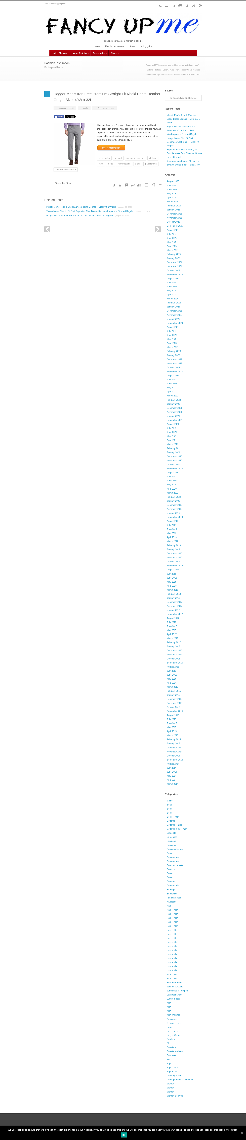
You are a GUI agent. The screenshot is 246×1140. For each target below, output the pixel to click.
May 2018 (171, 582)
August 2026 (173, 181)
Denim (170, 873)
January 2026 (173, 209)
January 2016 (173, 695)
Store (132, 46)
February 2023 (174, 351)
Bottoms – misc (174, 825)
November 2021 (174, 412)
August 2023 (173, 327)
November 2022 (174, 363)
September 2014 (175, 759)
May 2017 (171, 630)
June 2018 (172, 578)
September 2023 (175, 323)
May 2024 (171, 290)
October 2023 (173, 319)
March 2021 (172, 444)
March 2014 (172, 784)
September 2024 (175, 274)
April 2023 (172, 343)
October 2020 (173, 464)
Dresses (171, 881)
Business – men (175, 849)
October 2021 (173, 416)
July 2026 (171, 185)
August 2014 (173, 764)
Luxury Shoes (173, 999)
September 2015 (175, 711)
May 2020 (171, 484)
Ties (169, 1059)
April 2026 (172, 197)
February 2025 (174, 254)
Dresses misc (173, 885)
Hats (169, 906)
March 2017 (172, 638)
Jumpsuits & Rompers (177, 990)
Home (97, 46)
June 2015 (172, 723)
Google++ (151, 183)
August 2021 (173, 424)
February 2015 (174, 739)
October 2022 (173, 367)
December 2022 (174, 359)
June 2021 (172, 432)
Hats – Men (172, 910)
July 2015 (171, 719)
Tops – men (172, 1067)
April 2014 (172, 780)
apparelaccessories (135, 158)
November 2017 (174, 606)
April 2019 (172, 537)
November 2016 (174, 654)
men (101, 164)
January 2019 (173, 549)
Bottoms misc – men (177, 829)
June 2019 (172, 529)
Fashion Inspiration (114, 46)
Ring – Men (172, 1031)
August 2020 (173, 472)
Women (170, 1083)
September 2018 (175, 565)
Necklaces (172, 1019)
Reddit (131, 183)
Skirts (170, 1043)
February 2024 (174, 302)
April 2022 (172, 391)
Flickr (164, 4)
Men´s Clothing (80, 53)
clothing (152, 158)
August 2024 (173, 278)
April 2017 (172, 634)
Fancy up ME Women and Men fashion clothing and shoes (169, 65)
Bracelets (171, 833)
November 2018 (174, 557)
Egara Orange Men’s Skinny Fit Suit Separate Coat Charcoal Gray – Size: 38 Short (184, 153)
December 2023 (174, 311)
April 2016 (172, 683)
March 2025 (172, 250)
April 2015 (172, 731)
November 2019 (174, 509)
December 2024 (174, 262)
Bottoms (158, 70)
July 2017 (171, 622)
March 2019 (172, 541)
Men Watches (173, 1015)
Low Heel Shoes (175, 994)
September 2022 (175, 371)
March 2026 (172, 201)
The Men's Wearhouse (65, 169)
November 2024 (174, 266)
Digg (138, 183)
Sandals (171, 1039)
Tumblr (185, 4)
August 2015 (173, 715)
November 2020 (174, 460)
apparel (118, 158)
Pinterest (191, 4)
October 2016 (173, 658)
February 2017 (174, 642)
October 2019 (173, 513)
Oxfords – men (174, 1023)
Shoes (114, 53)
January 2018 (173, 598)
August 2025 (173, 230)
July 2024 (171, 282)
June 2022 (172, 383)
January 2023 (173, 355)
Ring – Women (174, 1035)
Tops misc (172, 1071)
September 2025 (175, 226)
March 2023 (172, 347)
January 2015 (173, 743)
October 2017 (173, 610)
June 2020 (172, 480)
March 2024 (172, 298)
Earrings (171, 889)
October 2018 (173, 561)
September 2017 (175, 614)
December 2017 (174, 602)
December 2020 (174, 456)
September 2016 (175, 662)
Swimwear (172, 1055)
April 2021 (172, 440)
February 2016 (174, 691)
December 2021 (174, 408)
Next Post (158, 229)
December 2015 (174, 699)
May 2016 (171, 679)
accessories (104, 158)
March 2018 (172, 590)
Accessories (99, 53)
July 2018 (171, 574)
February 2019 (174, 545)
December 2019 (174, 505)
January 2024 (173, 306)
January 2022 (173, 404)
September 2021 (175, 420)
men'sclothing (124, 164)
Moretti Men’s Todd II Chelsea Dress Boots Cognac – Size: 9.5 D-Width (89, 207)
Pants (170, 1027)
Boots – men (173, 817)
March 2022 (172, 395)
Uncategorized (174, 1075)
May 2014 (171, 776)
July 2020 (171, 476)
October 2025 (173, 222)
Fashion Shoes (174, 897)
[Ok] (241, 1132)
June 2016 (172, 675)
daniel (85, 108)
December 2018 (174, 553)
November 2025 (174, 218)
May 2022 (171, 387)
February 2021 (174, 448)
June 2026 (172, 189)
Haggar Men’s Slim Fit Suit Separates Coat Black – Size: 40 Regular (88, 215)
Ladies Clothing (59, 53)
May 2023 (171, 339)
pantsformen (151, 164)
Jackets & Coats (175, 986)
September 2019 (175, 517)
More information (111, 147)
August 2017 (173, 618)
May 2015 (171, 727)
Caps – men (173, 857)
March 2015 (172, 735)
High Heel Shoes (175, 982)
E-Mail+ (158, 183)
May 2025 (171, 242)
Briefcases (172, 837)
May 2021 (171, 436)
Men (169, 1003)
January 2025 (173, 258)
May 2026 (171, 193)
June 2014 (172, 772)
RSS (198, 4)
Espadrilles (172, 893)
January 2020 (173, 501)
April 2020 (172, 489)
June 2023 (172, 335)
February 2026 (174, 205)
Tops (169, 1063)
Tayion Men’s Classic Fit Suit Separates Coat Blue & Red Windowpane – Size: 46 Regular (98, 211)
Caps (169, 853)
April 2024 (172, 294)
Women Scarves (175, 1096)
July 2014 (171, 768)
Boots (170, 809)
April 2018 (172, 586)
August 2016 (173, 667)
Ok (124, 1135)
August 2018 (173, 569)
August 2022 (173, 375)
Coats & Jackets (175, 865)
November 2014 (174, 751)
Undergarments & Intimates (180, 1079)
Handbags (172, 901)
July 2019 (171, 525)
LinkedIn (124, 183)
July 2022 (171, 379)
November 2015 (174, 703)
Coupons (171, 869)
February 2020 (174, 497)
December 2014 (174, 747)
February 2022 (174, 400)
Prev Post (47, 229)
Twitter (158, 4)
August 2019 (173, 521)
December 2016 (174, 650)
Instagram (178, 4)
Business (171, 841)
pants (137, 164)
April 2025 (172, 246)
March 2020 (172, 493)
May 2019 (171, 533)
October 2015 (173, 707)
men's (110, 164)
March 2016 (172, 687)
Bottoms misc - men (171, 70)
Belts (169, 804)
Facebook (171, 4)
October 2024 (173, 270)
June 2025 (172, 238)
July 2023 (171, 331)
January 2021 (173, 452)
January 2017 (173, 646)
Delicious (144, 183)
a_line (170, 800)
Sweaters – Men (175, 1051)
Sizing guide (146, 46)
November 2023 (174, 315)
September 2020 (175, 468)
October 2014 (173, 755)
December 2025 (174, 213)
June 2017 (172, 626)
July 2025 (171, 234)
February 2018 (174, 594)
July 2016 (171, 671)
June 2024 (172, 286)
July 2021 (171, 428)
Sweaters (171, 1047)
